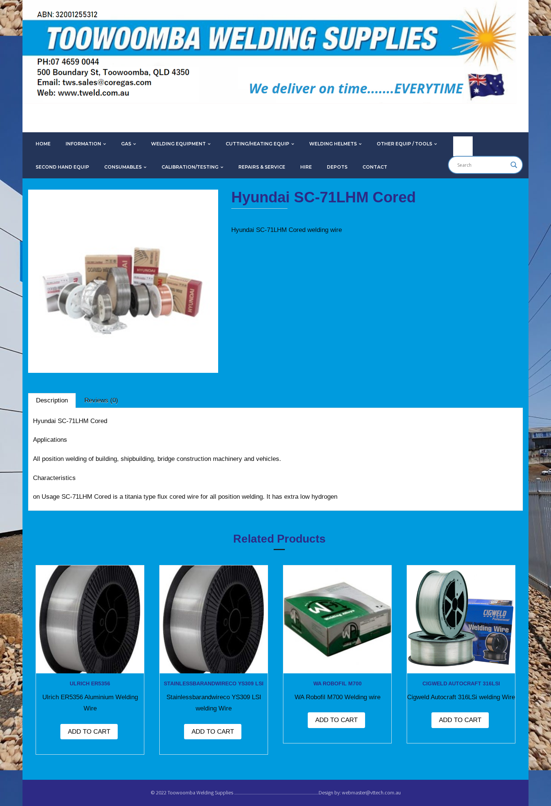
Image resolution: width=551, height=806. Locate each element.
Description (52, 400)
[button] (52, 210)
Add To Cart (89, 731)
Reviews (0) (101, 400)
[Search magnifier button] (514, 165)
